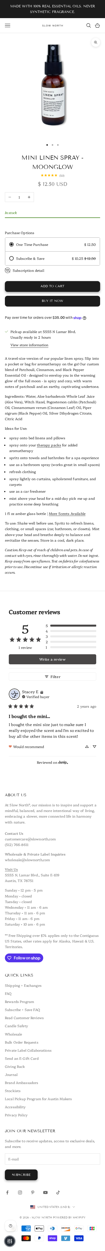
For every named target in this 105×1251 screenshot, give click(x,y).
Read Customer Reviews (24, 1017)
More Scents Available (67, 513)
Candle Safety (16, 1025)
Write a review (52, 659)
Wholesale (13, 1034)
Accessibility (15, 1106)
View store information (29, 344)
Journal (11, 1074)
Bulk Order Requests (21, 1042)
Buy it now (52, 301)
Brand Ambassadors (21, 1082)
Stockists (13, 1090)
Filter (55, 676)
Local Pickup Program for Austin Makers (38, 1098)
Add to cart (52, 286)
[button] (71, 625)
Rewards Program (19, 1001)
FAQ (8, 993)
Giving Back (15, 1066)
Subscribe (21, 1175)
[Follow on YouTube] (45, 1192)
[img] (41, 691)
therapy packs (49, 444)
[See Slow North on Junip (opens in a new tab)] (63, 762)
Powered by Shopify (69, 1217)
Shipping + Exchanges (23, 985)
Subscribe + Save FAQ (22, 1009)
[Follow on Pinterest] (32, 1192)
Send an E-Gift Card (22, 1058)
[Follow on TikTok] (58, 1192)
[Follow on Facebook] (7, 1192)
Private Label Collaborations (28, 1050)
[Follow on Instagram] (20, 1192)
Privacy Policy (16, 1114)
